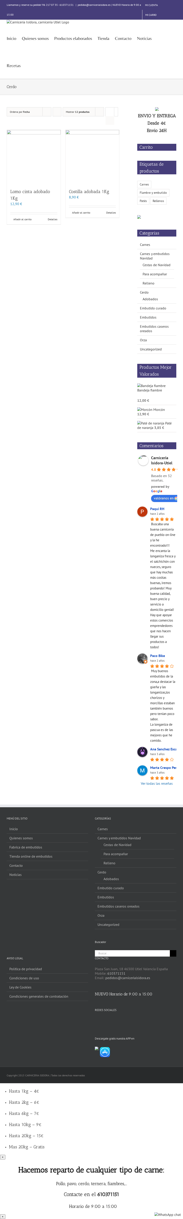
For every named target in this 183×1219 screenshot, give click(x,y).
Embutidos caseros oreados (118, 906)
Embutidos (148, 317)
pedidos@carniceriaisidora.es (127, 978)
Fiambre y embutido (153, 192)
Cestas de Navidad (157, 265)
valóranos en (164, 498)
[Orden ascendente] (57, 111)
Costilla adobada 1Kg (89, 191)
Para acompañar (155, 274)
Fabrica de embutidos (25, 847)
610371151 (116, 973)
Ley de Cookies (20, 987)
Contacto (16, 865)
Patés (143, 201)
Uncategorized (151, 349)
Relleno (148, 283)
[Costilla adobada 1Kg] (92, 157)
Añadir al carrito (22, 219)
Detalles (52, 219)
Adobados (150, 299)
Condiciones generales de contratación (38, 996)
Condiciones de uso (24, 978)
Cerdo (144, 292)
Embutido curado (153, 308)
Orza (143, 340)
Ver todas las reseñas (157, 783)
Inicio (13, 829)
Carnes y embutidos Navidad (119, 838)
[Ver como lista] (110, 120)
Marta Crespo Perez (165, 767)
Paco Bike (157, 655)
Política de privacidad (25, 969)
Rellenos (158, 201)
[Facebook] (96, 1021)
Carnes (144, 184)
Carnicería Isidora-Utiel (161, 460)
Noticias (15, 874)
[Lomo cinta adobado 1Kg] (34, 157)
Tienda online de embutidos (30, 856)
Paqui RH (157, 509)
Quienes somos (21, 838)
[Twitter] (102, 1021)
